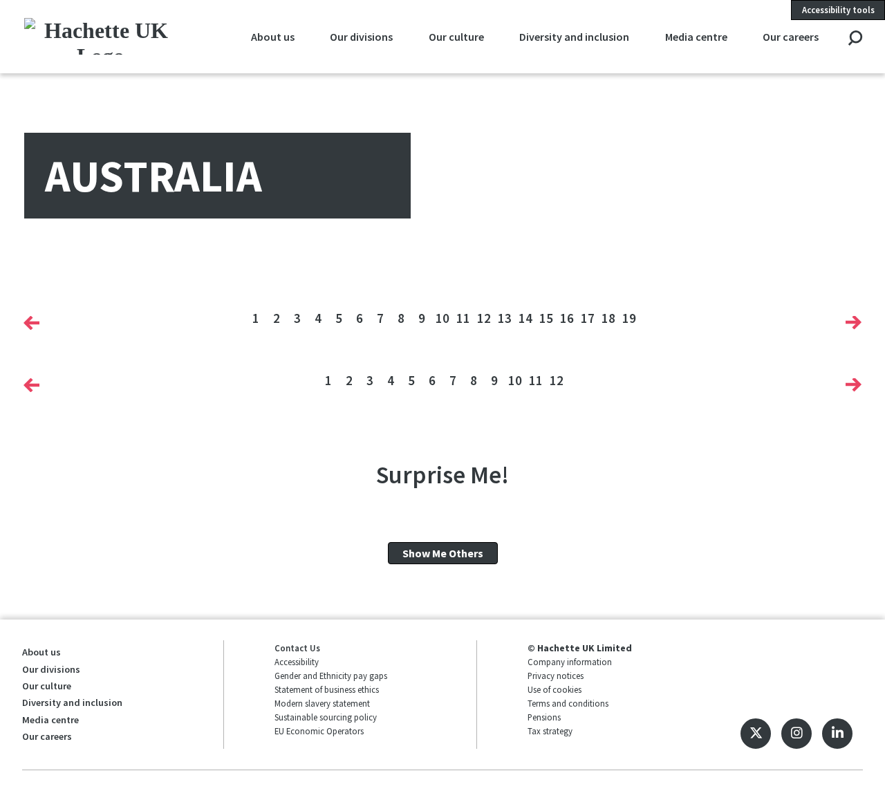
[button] (31, 323)
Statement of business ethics (326, 689)
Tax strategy (550, 730)
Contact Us (297, 647)
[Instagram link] (796, 733)
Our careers (791, 37)
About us (273, 37)
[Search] (855, 39)
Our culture (456, 37)
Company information (570, 661)
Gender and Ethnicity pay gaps (330, 675)
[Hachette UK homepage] (100, 36)
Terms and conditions (568, 703)
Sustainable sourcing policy (325, 717)
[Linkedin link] (837, 733)
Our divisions (361, 37)
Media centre (696, 37)
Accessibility (296, 661)
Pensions (544, 717)
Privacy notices (556, 675)
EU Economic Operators (319, 730)
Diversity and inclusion (574, 37)
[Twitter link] (755, 733)
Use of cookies (554, 689)
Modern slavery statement (322, 703)
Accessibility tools (838, 9)
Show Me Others (442, 553)
